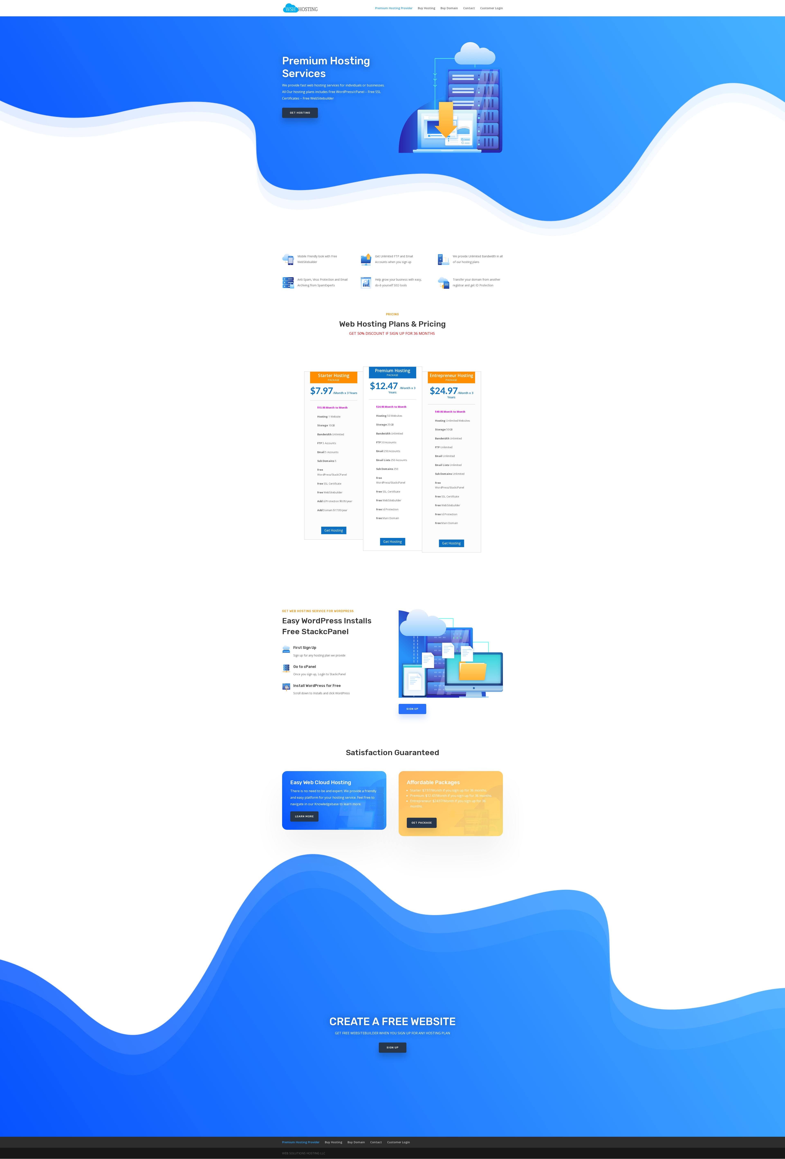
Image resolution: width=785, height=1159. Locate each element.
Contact (469, 8)
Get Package (422, 822)
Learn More (304, 816)
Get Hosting (300, 112)
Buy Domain (449, 8)
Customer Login (491, 8)
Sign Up (412, 708)
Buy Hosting (426, 8)
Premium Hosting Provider (394, 8)
